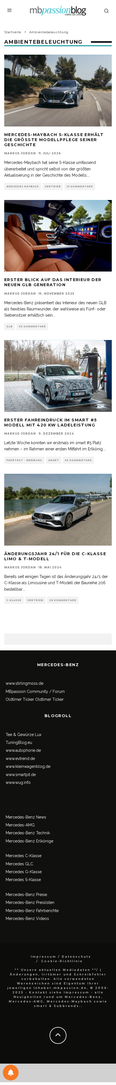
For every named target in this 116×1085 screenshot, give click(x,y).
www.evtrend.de (20, 758)
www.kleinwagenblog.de (28, 766)
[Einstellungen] (11, 1072)
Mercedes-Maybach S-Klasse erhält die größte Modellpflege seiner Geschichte (54, 139)
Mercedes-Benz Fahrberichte (32, 910)
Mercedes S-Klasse (23, 879)
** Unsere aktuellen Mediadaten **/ (56, 970)
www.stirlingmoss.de (24, 683)
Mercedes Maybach (22, 186)
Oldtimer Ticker (20, 699)
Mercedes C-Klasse (23, 855)
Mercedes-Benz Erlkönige (29, 841)
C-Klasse (13, 600)
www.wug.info (18, 782)
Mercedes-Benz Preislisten (30, 902)
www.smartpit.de (21, 774)
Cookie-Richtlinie (62, 961)
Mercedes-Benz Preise (26, 894)
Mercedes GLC (19, 864)
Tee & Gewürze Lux (23, 734)
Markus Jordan (20, 153)
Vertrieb (53, 186)
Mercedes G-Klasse (24, 872)
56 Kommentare (78, 460)
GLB (9, 326)
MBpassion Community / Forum (35, 691)
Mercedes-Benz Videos (27, 918)
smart (53, 460)
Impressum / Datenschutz (61, 957)
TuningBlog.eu (19, 742)
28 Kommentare (62, 600)
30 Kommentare (32, 326)
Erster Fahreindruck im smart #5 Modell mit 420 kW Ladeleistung (50, 422)
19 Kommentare (80, 186)
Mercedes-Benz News (26, 817)
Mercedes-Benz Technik (28, 833)
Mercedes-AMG (20, 825)
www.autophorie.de (23, 750)
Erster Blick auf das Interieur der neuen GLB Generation (53, 282)
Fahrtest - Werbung (24, 460)
